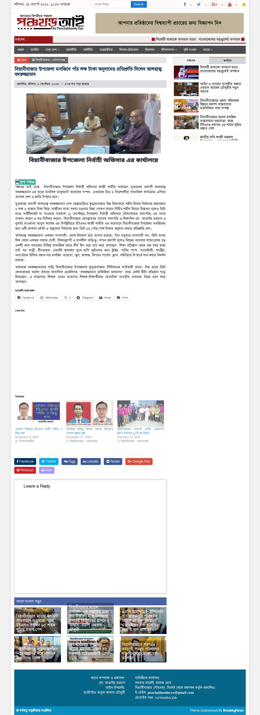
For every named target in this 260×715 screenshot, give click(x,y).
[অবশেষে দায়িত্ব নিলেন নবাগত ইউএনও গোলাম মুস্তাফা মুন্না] (89, 413)
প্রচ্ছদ (20, 50)
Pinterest (27, 470)
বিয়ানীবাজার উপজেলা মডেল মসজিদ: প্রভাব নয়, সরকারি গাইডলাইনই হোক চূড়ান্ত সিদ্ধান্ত (89, 651)
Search (139, 4)
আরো (207, 50)
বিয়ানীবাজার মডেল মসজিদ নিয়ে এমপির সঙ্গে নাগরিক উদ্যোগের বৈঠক (37, 654)
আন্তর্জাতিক (106, 50)
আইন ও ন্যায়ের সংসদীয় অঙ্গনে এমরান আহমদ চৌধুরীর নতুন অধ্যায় (220, 88)
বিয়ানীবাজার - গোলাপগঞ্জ (50, 60)
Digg (71, 461)
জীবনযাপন (168, 50)
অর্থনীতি (88, 50)
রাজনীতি (71, 50)
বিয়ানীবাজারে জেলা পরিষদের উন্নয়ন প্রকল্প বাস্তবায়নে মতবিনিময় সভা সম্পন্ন (219, 104)
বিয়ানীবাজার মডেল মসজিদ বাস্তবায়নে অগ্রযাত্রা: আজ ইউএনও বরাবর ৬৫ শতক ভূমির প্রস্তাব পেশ (37, 623)
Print (48, 470)
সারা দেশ (51, 50)
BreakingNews (233, 710)
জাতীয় (35, 50)
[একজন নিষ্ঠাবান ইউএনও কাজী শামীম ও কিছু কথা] (38, 413)
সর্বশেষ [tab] (191, 60)
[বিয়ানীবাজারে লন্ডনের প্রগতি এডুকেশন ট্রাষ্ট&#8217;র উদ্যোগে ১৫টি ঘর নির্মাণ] (140, 413)
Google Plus (141, 461)
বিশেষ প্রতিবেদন (129, 50)
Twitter (50, 461)
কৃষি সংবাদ (190, 50)
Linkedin (92, 461)
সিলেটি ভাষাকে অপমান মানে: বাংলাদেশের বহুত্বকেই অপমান (188, 39)
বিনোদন (150, 50)
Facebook (26, 461)
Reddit (114, 461)
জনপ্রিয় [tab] (227, 60)
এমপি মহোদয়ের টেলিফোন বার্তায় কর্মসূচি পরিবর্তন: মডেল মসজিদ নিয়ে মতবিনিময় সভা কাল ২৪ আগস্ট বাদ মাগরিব (142, 620)
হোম (23, 60)
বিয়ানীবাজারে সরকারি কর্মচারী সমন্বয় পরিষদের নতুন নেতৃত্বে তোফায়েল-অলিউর (140, 651)
